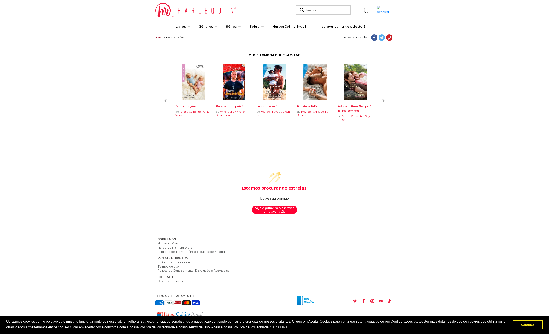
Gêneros (206, 26)
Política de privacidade (174, 262)
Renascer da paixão (231, 106)
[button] (165, 103)
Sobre (254, 26)
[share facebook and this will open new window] (363, 301)
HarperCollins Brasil (289, 26)
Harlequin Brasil (169, 243)
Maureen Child (310, 111)
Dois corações (175, 37)
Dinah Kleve (223, 115)
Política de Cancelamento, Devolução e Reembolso (194, 270)
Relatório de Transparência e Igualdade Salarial (191, 252)
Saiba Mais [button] (278, 327)
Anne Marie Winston (233, 111)
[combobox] (327, 10)
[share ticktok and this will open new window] (389, 301)
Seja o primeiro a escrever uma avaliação (274, 210)
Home (159, 37)
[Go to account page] (383, 10)
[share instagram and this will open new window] (372, 301)
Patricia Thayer (270, 111)
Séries (231, 26)
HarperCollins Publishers (175, 248)
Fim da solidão (308, 106)
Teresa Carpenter (190, 111)
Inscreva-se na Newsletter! (342, 26)
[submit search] (301, 10)
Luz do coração (267, 106)
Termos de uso (168, 266)
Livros (181, 26)
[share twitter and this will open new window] (355, 301)
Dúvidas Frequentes (172, 281)
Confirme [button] (527, 324)
